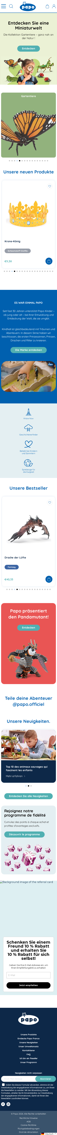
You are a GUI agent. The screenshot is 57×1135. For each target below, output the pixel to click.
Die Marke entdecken (28, 349)
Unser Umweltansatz (28, 1046)
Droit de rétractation (28, 1132)
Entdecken (28, 48)
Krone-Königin (13, 241)
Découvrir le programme (24, 834)
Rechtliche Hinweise (28, 1118)
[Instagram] (8, 1104)
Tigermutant (12, 557)
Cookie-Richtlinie (28, 1125)
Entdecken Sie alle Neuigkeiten (28, 796)
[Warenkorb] (47, 6)
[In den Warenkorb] (48, 261)
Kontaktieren (28, 1050)
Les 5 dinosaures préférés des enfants (25, 768)
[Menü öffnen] (3, 6)
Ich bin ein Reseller (29, 1058)
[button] (21, 82)
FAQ (29, 1054)
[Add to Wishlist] (49, 186)
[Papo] (28, 6)
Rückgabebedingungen (28, 1128)
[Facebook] (3, 1104)
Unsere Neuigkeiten (28, 1042)
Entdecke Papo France (28, 1038)
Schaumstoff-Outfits (18, 251)
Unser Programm (28, 1062)
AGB (29, 1121)
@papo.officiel (28, 704)
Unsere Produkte (29, 1034)
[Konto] (54, 6)
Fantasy (12, 567)
